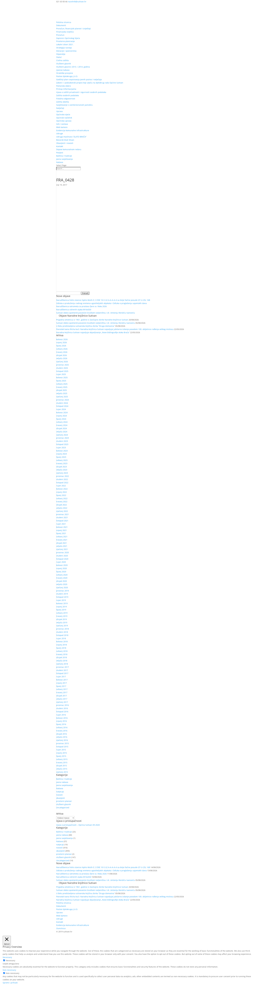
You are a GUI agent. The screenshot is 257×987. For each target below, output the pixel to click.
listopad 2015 (62, 746)
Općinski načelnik (64, 117)
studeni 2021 (62, 517)
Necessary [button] (7, 957)
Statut (59, 57)
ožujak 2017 (61, 695)
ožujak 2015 (61, 765)
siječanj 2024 (62, 435)
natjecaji (60, 791)
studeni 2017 (62, 670)
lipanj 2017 (61, 686)
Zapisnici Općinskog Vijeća (68, 38)
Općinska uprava (63, 121)
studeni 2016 (62, 708)
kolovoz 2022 (62, 489)
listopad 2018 (62, 635)
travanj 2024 (61, 425)
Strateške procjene (64, 73)
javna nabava (62, 782)
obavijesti (60, 798)
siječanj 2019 (62, 625)
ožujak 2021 (61, 543)
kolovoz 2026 (62, 339)
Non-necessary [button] (9, 970)
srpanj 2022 (61, 492)
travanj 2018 (61, 654)
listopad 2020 (62, 559)
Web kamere (61, 127)
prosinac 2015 (62, 743)
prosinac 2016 (62, 705)
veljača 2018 (61, 660)
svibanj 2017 (61, 689)
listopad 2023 (62, 444)
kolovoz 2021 (62, 527)
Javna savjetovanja (64, 159)
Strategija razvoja (64, 47)
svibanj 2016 (61, 727)
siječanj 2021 (62, 549)
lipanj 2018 (61, 648)
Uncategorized (62, 807)
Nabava (59, 162)
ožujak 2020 (61, 581)
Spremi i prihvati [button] (10, 982)
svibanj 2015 (61, 759)
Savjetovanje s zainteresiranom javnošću (74, 105)
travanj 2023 (61, 463)
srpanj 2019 (61, 606)
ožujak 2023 (61, 466)
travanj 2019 (61, 616)
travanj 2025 (61, 387)
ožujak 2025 (61, 390)
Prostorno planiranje (65, 41)
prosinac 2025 (62, 364)
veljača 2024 (61, 431)
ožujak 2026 (61, 355)
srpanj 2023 (61, 454)
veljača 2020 (61, 584)
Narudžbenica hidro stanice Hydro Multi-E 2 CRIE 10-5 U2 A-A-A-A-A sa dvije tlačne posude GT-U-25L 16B (103, 300)
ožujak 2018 (61, 657)
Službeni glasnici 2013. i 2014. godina (73, 67)
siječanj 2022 (62, 511)
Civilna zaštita (62, 60)
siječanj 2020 (62, 587)
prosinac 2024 (62, 400)
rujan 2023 (61, 447)
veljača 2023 (61, 469)
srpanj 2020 (61, 568)
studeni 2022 (62, 479)
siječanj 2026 (62, 361)
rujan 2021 (61, 524)
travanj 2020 (61, 578)
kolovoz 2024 (62, 412)
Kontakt (59, 146)
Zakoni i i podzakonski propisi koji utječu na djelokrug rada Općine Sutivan (89, 82)
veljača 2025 (61, 393)
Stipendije (60, 54)
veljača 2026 (61, 358)
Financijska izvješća (65, 31)
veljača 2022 (61, 508)
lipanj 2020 (61, 571)
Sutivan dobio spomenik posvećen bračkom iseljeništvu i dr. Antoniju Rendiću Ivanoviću (95, 312)
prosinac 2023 (62, 438)
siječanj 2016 (62, 740)
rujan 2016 (61, 714)
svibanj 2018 (61, 651)
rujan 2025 (61, 374)
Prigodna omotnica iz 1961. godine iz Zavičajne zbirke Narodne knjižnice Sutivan (92, 319)
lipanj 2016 (61, 724)
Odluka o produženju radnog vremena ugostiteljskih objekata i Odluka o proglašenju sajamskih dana (101, 303)
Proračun (60, 35)
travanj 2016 (61, 730)
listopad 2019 (62, 597)
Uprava (59, 111)
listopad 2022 (62, 482)
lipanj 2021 (61, 533)
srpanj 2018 (61, 644)
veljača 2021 (61, 546)
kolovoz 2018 (62, 641)
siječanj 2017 (62, 702)
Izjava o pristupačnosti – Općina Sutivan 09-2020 (78, 825)
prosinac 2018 (62, 629)
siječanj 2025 (62, 396)
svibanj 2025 (61, 384)
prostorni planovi (64, 801)
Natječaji (60, 108)
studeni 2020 (62, 555)
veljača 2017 (61, 699)
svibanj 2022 (61, 498)
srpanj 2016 (61, 721)
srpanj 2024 (61, 415)
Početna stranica (63, 22)
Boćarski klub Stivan (65, 140)
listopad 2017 (62, 673)
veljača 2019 (61, 622)
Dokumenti (61, 25)
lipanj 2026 (61, 345)
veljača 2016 (61, 737)
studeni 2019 (62, 593)
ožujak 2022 (61, 504)
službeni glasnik (63, 804)
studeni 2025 (62, 368)
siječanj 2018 (62, 664)
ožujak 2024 (61, 428)
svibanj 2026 (61, 349)
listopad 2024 (62, 406)
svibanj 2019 (61, 613)
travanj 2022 (61, 501)
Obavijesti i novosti (64, 143)
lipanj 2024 (61, 419)
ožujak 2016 (61, 734)
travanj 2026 (61, 352)
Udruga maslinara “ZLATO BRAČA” (71, 136)
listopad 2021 (62, 520)
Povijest (59, 152)
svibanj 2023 (61, 460)
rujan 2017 (61, 676)
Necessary (10, 960)
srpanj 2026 (61, 342)
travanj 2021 (61, 539)
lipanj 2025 (61, 380)
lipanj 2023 (61, 457)
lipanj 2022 (61, 495)
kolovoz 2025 (62, 377)
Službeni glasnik (63, 63)
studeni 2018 (62, 632)
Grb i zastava (62, 124)
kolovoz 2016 (62, 718)
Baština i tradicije (64, 156)
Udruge (59, 133)
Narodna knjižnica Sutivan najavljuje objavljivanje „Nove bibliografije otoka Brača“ (93, 332)
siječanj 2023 (62, 473)
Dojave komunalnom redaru (68, 149)
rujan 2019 (61, 600)
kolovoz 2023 (62, 450)
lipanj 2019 (61, 609)
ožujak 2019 (61, 619)
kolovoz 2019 (62, 603)
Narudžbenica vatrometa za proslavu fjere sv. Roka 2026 (81, 306)
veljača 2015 (61, 768)
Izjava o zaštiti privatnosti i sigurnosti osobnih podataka (81, 92)
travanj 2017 (61, 692)
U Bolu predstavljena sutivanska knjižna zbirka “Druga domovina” (85, 326)
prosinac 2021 (62, 514)
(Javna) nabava (62, 70)
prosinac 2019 (62, 590)
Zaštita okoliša (62, 102)
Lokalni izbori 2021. (64, 44)
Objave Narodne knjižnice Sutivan (78, 315)
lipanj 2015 (61, 756)
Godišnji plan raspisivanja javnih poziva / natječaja (79, 79)
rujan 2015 (61, 749)
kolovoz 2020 (62, 565)
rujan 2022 (61, 485)
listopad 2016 (62, 711)
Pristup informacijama (66, 89)
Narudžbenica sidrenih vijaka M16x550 (73, 309)
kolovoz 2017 (62, 679)
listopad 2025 (62, 371)
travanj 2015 (61, 762)
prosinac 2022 (62, 476)
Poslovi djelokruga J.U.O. (67, 76)
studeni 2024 (62, 403)
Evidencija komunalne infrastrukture (72, 130)
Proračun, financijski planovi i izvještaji (73, 28)
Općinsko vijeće (63, 114)
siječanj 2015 (62, 772)
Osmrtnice (61, 928)
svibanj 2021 (61, 536)
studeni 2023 (62, 441)
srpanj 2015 (61, 753)
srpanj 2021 (61, 530)
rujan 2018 (61, 638)
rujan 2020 (61, 562)
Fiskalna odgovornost (65, 98)
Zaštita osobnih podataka (67, 95)
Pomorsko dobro (63, 86)
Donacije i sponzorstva (66, 51)
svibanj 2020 (61, 575)
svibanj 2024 (61, 422)
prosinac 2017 (62, 667)
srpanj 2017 (61, 683)
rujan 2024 (61, 409)
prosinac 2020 (62, 552)
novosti (59, 795)
